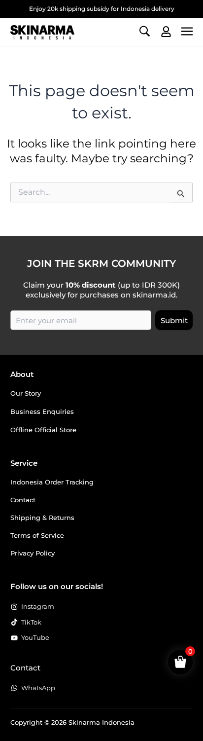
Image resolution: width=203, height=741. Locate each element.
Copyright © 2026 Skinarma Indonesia (72, 722)
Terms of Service (37, 535)
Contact (22, 500)
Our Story (25, 393)
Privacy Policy (32, 553)
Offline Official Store (43, 430)
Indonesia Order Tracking (52, 482)
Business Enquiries (42, 411)
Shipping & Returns (42, 517)
